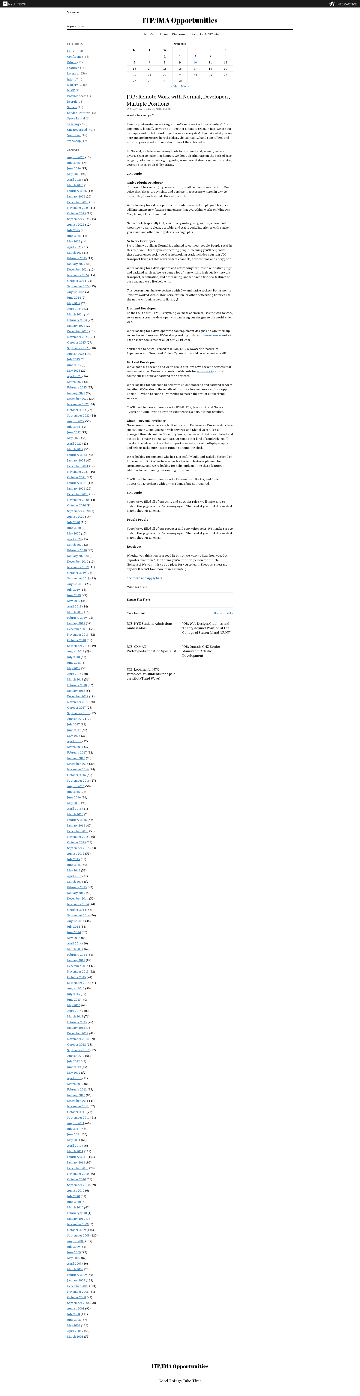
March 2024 (75, 314)
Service (72, 107)
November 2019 (78, 567)
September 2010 (78, 1185)
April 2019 (74, 606)
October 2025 (76, 213)
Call (152, 34)
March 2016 (75, 814)
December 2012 (77, 1033)
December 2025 (77, 202)
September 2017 (78, 713)
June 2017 (74, 730)
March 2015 (75, 881)
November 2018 (78, 634)
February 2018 (77, 685)
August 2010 (75, 1190)
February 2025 (77, 258)
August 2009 (75, 1241)
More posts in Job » (223, 613)
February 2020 (77, 550)
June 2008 (74, 1320)
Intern (164, 34)
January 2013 (76, 1028)
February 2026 (77, 191)
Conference (75, 56)
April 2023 (74, 376)
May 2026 (73, 174)
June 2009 (74, 1252)
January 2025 (76, 264)
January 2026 (76, 196)
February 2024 (77, 320)
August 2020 (75, 516)
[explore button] (332, 3)
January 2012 (76, 1095)
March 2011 (75, 1151)
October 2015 (76, 842)
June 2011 (74, 1134)
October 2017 (76, 707)
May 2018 (73, 668)
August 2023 (75, 354)
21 (149, 75)
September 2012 (78, 1050)
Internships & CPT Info (204, 34)
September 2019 (78, 578)
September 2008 (78, 1303)
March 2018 (75, 679)
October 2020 (76, 505)
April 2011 (74, 1145)
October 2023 (76, 342)
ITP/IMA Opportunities (180, 20)
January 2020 (76, 556)
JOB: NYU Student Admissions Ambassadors (149, 625)
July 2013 (73, 994)
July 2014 (73, 926)
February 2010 (77, 1213)
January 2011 (76, 1162)
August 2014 (75, 921)
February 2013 (77, 1022)
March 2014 (75, 949)
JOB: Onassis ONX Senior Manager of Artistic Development (201, 651)
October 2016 (76, 775)
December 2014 (77, 898)
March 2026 (75, 185)
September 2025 (78, 219)
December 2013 (77, 966)
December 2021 (77, 466)
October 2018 (76, 640)
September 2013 (78, 983)
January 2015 (76, 893)
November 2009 (78, 1224)
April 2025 (74, 247)
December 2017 (77, 696)
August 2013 (75, 988)
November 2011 (78, 1106)
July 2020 (73, 522)
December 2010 (77, 1168)
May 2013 (73, 1005)
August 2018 (75, 651)
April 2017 (74, 741)
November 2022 (78, 404)
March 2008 (75, 1336)
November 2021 (78, 472)
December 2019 (77, 561)
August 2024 (75, 292)
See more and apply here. (145, 578)
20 (134, 75)
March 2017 (75, 747)
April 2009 (74, 1263)
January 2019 (76, 623)
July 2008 (73, 1314)
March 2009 (75, 1269)
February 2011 (77, 1157)
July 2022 (73, 427)
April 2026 (74, 179)
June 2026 (74, 168)
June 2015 (74, 865)
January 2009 (76, 1280)
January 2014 (76, 960)
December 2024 (77, 269)
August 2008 (75, 1308)
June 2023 (74, 365)
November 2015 (78, 837)
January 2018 (76, 691)
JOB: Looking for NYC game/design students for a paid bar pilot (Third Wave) (151, 673)
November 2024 (78, 275)
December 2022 (77, 399)
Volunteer (74, 135)
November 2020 (78, 500)
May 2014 (73, 938)
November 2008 (78, 1291)
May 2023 (73, 370)
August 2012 (75, 1056)
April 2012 (74, 1078)
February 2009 (77, 1275)
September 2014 (78, 915)
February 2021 (77, 483)
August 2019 (75, 584)
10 (195, 62)
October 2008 (76, 1297)
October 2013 (76, 977)
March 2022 (75, 449)
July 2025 (73, 230)
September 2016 (78, 780)
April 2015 (74, 876)
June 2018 (74, 662)
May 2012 (73, 1072)
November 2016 (78, 769)
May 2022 (73, 438)
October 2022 (76, 410)
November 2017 (78, 702)
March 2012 (75, 1084)
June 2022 (74, 432)
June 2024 (74, 297)
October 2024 (76, 281)
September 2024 (78, 286)
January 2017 (76, 758)
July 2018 (73, 657)
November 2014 (78, 904)
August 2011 (75, 1123)
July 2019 (73, 589)
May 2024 (73, 303)
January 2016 (76, 825)
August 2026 (75, 157)
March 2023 (75, 382)
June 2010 (74, 1202)
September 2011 (78, 1117)
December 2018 (77, 629)
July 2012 (73, 1061)
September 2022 (78, 415)
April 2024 (74, 309)
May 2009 (73, 1258)
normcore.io (212, 335)
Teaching (73, 124)
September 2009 (78, 1235)
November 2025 (78, 208)
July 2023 (73, 359)
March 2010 (75, 1207)
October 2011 (76, 1112)
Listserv (72, 85)
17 (195, 68)
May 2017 (73, 735)
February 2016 (77, 820)
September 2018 (78, 646)
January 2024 (76, 325)
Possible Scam (76, 96)
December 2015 (77, 831)
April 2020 (74, 539)
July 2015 (73, 859)
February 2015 (77, 887)
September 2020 (78, 511)
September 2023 (78, 348)
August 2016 (75, 786)
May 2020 (73, 533)
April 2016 (74, 808)
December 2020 (77, 494)
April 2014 (74, 943)
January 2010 (76, 1218)
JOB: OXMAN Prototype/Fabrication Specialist (151, 648)
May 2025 (73, 241)
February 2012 (77, 1089)
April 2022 (74, 443)
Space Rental (76, 118)
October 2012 (76, 1044)
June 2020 (74, 528)
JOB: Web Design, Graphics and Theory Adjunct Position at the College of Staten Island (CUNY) (206, 628)
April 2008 (74, 1331)
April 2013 (74, 1011)
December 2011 (77, 1101)
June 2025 (74, 236)
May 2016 (73, 803)
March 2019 (75, 612)
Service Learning (78, 113)
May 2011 (73, 1140)
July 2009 (73, 1247)
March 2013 (75, 1016)
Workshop (74, 141)
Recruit (72, 101)
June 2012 (74, 1067)
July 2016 (73, 792)
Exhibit (71, 62)
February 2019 (77, 618)
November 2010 (78, 1174)
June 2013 (74, 999)
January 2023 (76, 393)
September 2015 (78, 848)
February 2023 (77, 387)
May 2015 (73, 870)
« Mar (175, 86)
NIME (71, 90)
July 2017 (73, 724)
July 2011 (73, 1129)
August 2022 (75, 421)
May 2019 (73, 601)
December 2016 (77, 764)
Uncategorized (77, 129)
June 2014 (74, 932)
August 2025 (75, 224)
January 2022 (76, 460)
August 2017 (75, 719)
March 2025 (75, 252)
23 (180, 75)
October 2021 (76, 477)
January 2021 (76, 488)
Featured (73, 68)
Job (144, 34)
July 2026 (73, 163)
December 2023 (77, 331)
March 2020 (75, 545)
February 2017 (77, 752)
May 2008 (73, 1325)
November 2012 (78, 1039)
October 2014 (76, 910)
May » (185, 86)
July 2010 (73, 1196)
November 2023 (78, 337)
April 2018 (74, 674)
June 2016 (74, 797)
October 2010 (76, 1179)
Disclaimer (178, 34)
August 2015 (75, 853)
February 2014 (77, 955)
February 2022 (77, 455)
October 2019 (76, 573)
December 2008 (77, 1286)
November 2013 (78, 971)
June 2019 (74, 595)
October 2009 (76, 1230)
